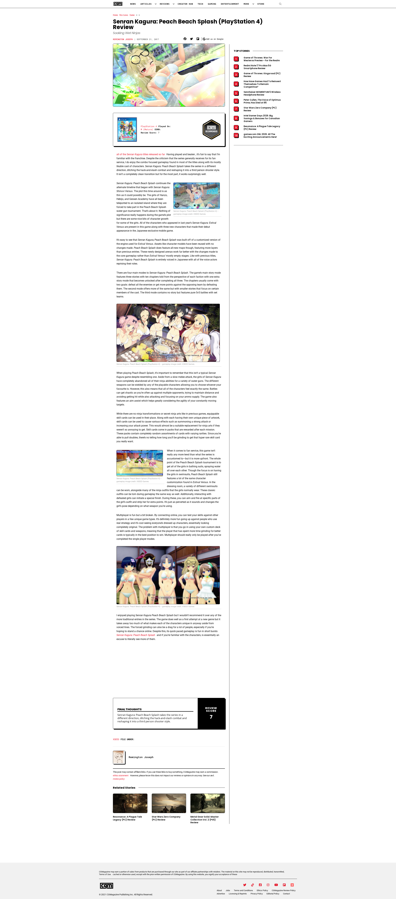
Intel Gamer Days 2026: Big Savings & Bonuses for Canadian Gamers (262, 118)
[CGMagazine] (125, 886)
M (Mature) (147, 129)
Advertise (221, 894)
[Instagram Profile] (268, 884)
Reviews (165, 3)
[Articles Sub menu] (156, 4)
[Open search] (280, 4)
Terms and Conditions (243, 890)
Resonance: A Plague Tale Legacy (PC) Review (127, 818)
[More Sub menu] (253, 4)
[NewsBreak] (292, 884)
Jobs (228, 890)
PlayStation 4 (149, 126)
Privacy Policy (257, 894)
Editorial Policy (273, 894)
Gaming (212, 3)
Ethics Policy (262, 890)
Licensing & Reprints (238, 894)
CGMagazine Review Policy (283, 890)
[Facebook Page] (260, 884)
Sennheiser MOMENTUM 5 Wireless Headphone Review (262, 93)
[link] (185, 38)
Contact (286, 894)
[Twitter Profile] (244, 884)
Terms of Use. (105, 874)
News (133, 3)
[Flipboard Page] (284, 884)
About (219, 890)
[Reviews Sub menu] (174, 4)
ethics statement (121, 775)
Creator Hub (185, 3)
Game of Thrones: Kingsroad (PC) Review (262, 75)
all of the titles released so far (140, 154)
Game (132, 14)
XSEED (116, 739)
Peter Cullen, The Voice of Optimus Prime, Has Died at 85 (262, 101)
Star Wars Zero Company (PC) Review (166, 818)
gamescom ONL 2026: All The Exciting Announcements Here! (260, 135)
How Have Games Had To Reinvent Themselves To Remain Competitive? (262, 84)
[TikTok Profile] (253, 884)
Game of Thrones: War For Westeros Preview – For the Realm (262, 59)
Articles (146, 3)
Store (260, 3)
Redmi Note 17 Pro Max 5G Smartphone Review (257, 67)
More (246, 3)
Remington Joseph (123, 39)
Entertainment (230, 3)
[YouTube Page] (276, 884)
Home (115, 14)
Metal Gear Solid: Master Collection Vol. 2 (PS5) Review (204, 819)
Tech (200, 3)
